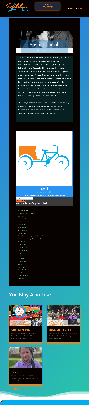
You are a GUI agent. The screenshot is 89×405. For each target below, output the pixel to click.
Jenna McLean (22, 247)
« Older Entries (17, 388)
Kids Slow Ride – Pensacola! (27, 213)
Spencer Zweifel (23, 230)
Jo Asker (20, 216)
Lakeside (20, 264)
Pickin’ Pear (22, 258)
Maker (50, 50)
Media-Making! (23, 227)
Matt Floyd (21, 278)
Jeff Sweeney (22, 222)
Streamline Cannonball (25, 270)
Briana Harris (22, 250)
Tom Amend (22, 219)
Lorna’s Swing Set (23, 273)
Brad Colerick (22, 224)
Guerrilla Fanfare (23, 275)
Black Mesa (21, 267)
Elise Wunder (22, 233)
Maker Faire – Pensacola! (26, 210)
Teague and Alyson (24, 253)
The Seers (21, 256)
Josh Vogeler (22, 261)
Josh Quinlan (22, 244)
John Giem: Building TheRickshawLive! (31, 239)
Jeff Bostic (21, 241)
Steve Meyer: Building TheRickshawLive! (31, 236)
